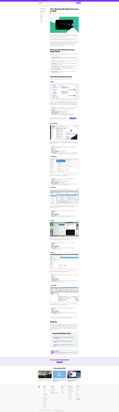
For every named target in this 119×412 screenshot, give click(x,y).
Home (41, 5)
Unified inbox (57, 178)
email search (64, 242)
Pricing (77, 394)
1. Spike (41, 14)
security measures (61, 63)
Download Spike (78, 399)
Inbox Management (46, 5)
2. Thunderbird (41, 15)
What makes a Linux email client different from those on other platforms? (63, 338)
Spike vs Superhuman (70, 389)
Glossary (62, 391)
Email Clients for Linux (52, 5)
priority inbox (54, 108)
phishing (75, 146)
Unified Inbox (44, 389)
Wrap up (41, 22)
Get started (72, 118)
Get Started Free (59, 362)
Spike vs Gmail (69, 394)
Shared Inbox (44, 400)
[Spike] (40, 2)
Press (76, 391)
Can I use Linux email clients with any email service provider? (62, 341)
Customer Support (53, 389)
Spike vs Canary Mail (70, 391)
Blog (42, 5)
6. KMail (41, 20)
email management (74, 152)
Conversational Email (45, 394)
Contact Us (77, 397)
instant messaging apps (60, 35)
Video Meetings (45, 397)
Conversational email (58, 107)
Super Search (44, 405)
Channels (44, 391)
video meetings (54, 104)
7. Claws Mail (41, 21)
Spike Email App (52, 101)
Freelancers (52, 391)
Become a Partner (78, 389)
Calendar (44, 402)
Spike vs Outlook (70, 397)
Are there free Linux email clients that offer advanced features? (63, 345)
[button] (39, 387)
